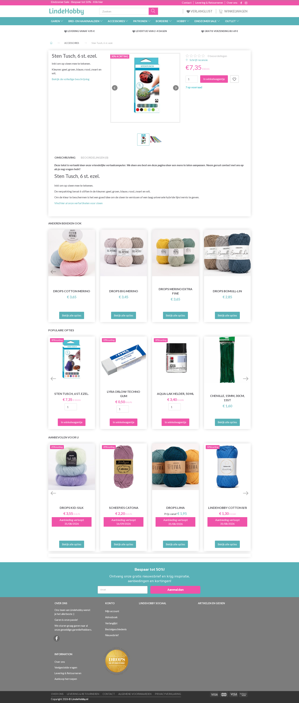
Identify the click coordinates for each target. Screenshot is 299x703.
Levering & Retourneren (209, 2)
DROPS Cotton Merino (71, 291)
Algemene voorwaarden (134, 693)
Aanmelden (175, 589)
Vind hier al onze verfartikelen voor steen (78, 203)
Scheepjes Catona (123, 508)
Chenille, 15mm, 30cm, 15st (227, 398)
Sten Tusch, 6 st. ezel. (71, 394)
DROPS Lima (175, 508)
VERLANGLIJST (201, 11)
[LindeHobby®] (66, 10)
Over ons (232, 2)
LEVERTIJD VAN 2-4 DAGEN (151, 31)
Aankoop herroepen (66, 678)
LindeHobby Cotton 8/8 (227, 508)
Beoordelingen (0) (94, 157)
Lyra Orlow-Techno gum (123, 394)
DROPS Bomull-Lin (227, 291)
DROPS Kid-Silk (72, 508)
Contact (187, 2)
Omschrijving (65, 157)
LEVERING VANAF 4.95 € (81, 31)
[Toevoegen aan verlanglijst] (234, 79)
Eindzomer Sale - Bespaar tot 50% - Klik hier (77, 1)
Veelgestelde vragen (66, 667)
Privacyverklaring (168, 693)
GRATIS (209, 31)
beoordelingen (217, 56)
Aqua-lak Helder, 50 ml (175, 394)
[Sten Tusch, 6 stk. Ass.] (145, 88)
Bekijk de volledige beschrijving (70, 79)
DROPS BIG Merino (123, 291)
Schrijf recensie (198, 59)
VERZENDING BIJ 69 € (226, 31)
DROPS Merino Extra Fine (175, 291)
